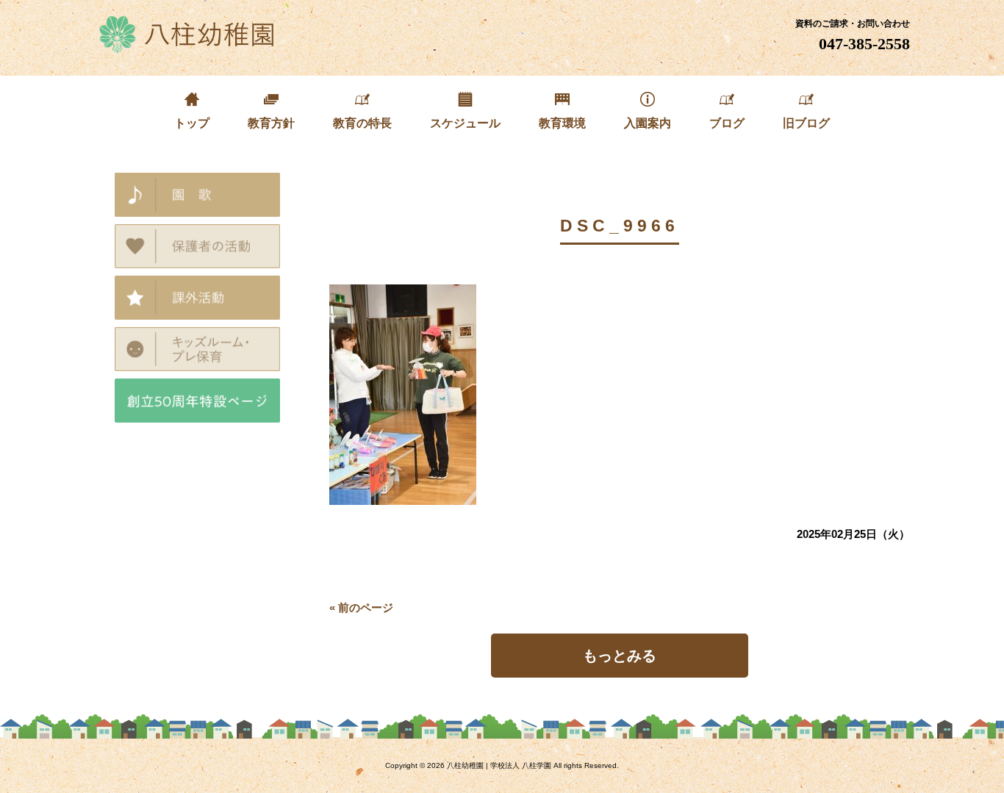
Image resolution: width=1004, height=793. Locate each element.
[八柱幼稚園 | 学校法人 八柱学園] (188, 48)
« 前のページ (361, 607)
